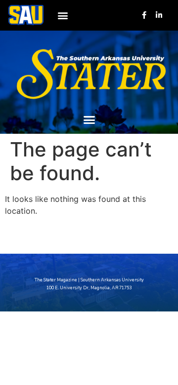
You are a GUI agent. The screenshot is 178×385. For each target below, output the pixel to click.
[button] (62, 15)
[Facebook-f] (144, 15)
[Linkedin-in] (159, 15)
